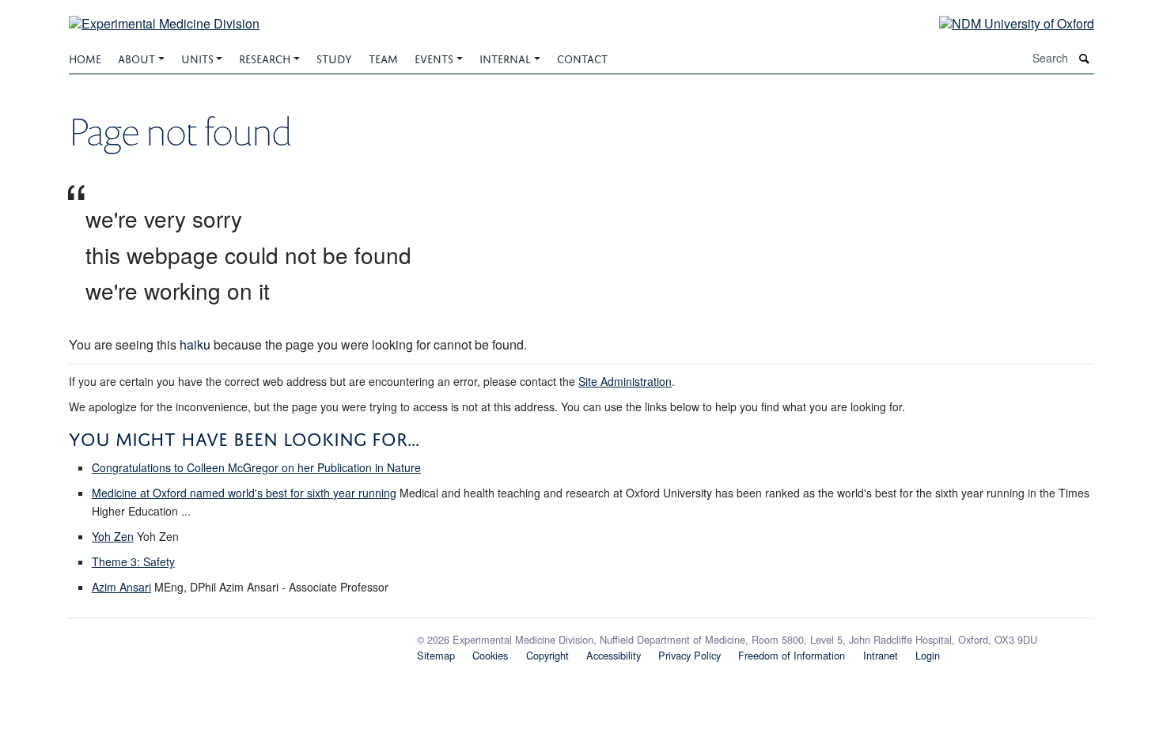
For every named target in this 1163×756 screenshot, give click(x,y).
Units (197, 57)
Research (264, 57)
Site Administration (625, 381)
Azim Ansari (121, 587)
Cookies (490, 655)
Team (383, 57)
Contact (582, 57)
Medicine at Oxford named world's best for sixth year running (244, 493)
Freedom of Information (791, 655)
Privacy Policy (689, 655)
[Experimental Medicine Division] (164, 14)
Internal (505, 57)
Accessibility (613, 655)
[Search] (1084, 58)
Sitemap (436, 655)
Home (85, 57)
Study (334, 57)
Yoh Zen (113, 536)
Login (927, 655)
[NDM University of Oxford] (1004, 22)
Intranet (880, 655)
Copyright (547, 655)
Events (434, 57)
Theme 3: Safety (133, 561)
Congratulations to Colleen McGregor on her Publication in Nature (256, 467)
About (136, 57)
